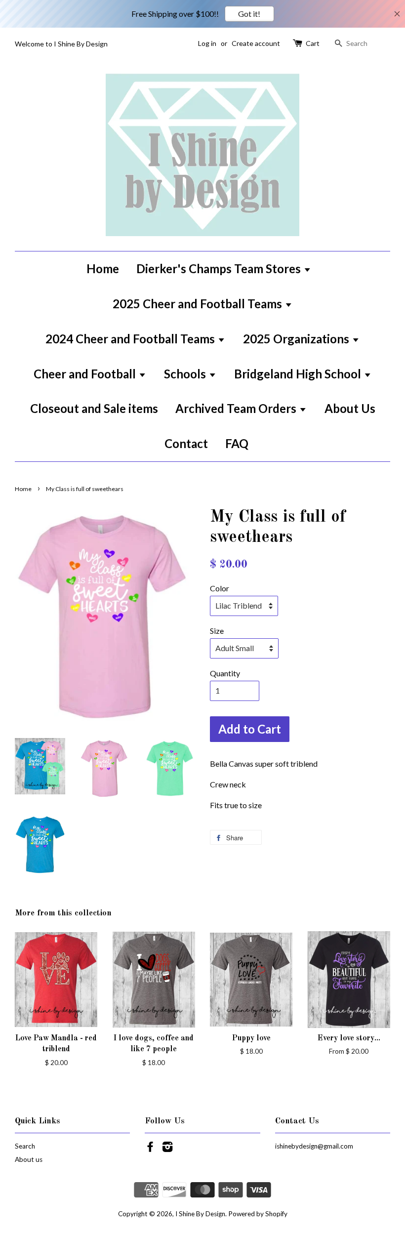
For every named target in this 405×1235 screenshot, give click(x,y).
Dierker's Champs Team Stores (219, 268)
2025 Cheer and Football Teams (198, 303)
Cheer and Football (86, 374)
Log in (207, 43)
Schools (186, 374)
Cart (313, 43)
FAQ (236, 443)
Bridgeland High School (299, 374)
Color (219, 588)
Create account (256, 43)
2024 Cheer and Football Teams (131, 338)
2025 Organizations (297, 338)
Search (25, 1146)
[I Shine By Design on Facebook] (150, 1149)
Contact (186, 443)
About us (28, 1159)
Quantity (225, 673)
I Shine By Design (200, 1214)
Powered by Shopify (257, 1214)
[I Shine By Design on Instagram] (167, 1149)
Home (102, 268)
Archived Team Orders (237, 408)
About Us (349, 408)
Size (217, 630)
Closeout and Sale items (94, 408)
